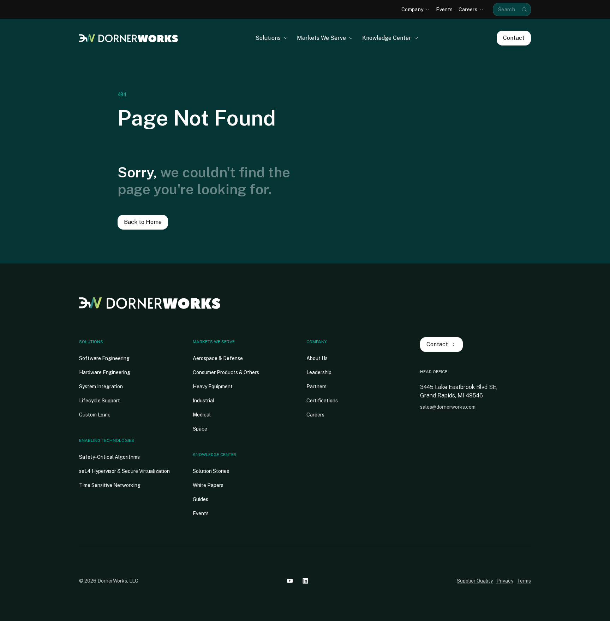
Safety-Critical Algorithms (109, 457)
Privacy (504, 581)
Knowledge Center (215, 454)
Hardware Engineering (104, 372)
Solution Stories (211, 471)
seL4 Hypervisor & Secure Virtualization (124, 471)
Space (200, 429)
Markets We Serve (214, 341)
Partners (316, 386)
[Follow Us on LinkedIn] (305, 580)
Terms (524, 581)
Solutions (91, 341)
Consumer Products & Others (226, 372)
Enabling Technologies (106, 440)
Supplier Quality (475, 581)
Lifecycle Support (99, 400)
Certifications (322, 400)
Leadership (318, 372)
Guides (200, 499)
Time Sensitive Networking (109, 485)
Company (316, 341)
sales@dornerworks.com (448, 407)
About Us (317, 358)
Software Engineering (104, 358)
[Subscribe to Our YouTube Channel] (289, 580)
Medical (202, 415)
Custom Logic (94, 415)
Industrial (203, 400)
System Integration (101, 386)
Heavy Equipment (213, 386)
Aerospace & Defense (218, 358)
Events (201, 513)
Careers (315, 415)
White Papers (208, 485)
